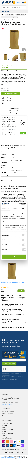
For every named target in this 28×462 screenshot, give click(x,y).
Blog (3, 415)
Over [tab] (23, 208)
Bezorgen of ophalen (7, 429)
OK (14, 256)
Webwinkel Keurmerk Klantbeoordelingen (11, 457)
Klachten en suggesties (8, 433)
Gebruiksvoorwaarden (7, 413)
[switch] (24, 240)
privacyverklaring (6, 375)
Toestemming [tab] (5, 208)
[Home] (2, 14)
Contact (4, 435)
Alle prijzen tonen (10, 93)
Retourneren (5, 431)
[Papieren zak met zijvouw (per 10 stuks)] (14, 39)
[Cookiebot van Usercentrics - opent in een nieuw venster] (19, 204)
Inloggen (18, 2)
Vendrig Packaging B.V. (13, 449)
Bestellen (4, 425)
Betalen (4, 427)
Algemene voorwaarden (12, 451)
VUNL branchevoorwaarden (13, 451)
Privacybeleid (20, 452)
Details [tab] (14, 208)
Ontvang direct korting (9, 363)
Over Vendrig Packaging (8, 411)
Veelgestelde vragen (7, 423)
